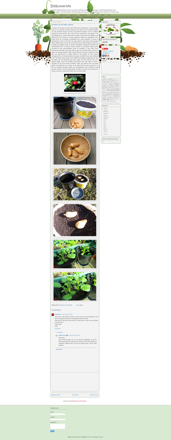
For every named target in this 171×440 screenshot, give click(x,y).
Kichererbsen (104, 84)
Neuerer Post (56, 395)
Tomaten (104, 98)
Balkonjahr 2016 (83, 15)
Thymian (115, 96)
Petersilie (104, 90)
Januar (104, 131)
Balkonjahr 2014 (63, 15)
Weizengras (104, 101)
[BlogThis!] (78, 305)
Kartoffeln (116, 83)
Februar (105, 129)
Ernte (104, 82)
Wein (111, 99)
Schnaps (110, 95)
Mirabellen (108, 88)
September (105, 117)
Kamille (110, 83)
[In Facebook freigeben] (80, 305)
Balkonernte (60, 6)
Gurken (111, 82)
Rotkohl (103, 94)
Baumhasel (116, 79)
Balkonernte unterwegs (57, 17)
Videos (109, 15)
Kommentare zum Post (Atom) (78, 401)
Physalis (103, 91)
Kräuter (117, 86)
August (104, 118)
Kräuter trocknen (94, 15)
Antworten (58, 328)
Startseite (54, 15)
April (104, 126)
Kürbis (114, 87)
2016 (105, 108)
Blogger (101, 437)
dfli (91, 437)
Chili (110, 80)
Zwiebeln (113, 101)
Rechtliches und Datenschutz (89, 17)
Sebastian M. (62, 335)
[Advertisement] (75, 381)
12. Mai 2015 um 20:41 (74, 335)
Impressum (100, 17)
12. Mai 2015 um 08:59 (66, 314)
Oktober (105, 115)
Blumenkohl (104, 80)
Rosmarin (116, 93)
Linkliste (77, 17)
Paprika (116, 88)
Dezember (105, 111)
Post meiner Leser (114, 91)
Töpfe (110, 98)
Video (104, 100)
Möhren (112, 88)
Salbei (111, 94)
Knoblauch (111, 84)
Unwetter (116, 98)
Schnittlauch (115, 95)
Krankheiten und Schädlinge (108, 86)
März (104, 128)
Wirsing (108, 101)
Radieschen (104, 93)
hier (83, 93)
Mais (117, 87)
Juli (104, 120)
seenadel (57, 314)
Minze (103, 88)
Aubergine (104, 79)
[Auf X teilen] (79, 305)
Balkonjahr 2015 (73, 15)
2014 (105, 134)
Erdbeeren (116, 80)
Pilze (108, 91)
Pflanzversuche (112, 90)
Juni (104, 122)
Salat (107, 94)
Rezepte (102, 15)
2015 (105, 110)
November (105, 113)
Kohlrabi (116, 84)
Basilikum (110, 79)
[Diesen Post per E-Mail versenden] (77, 305)
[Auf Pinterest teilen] (82, 305)
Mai (104, 124)
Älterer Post (94, 395)
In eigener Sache (69, 17)
